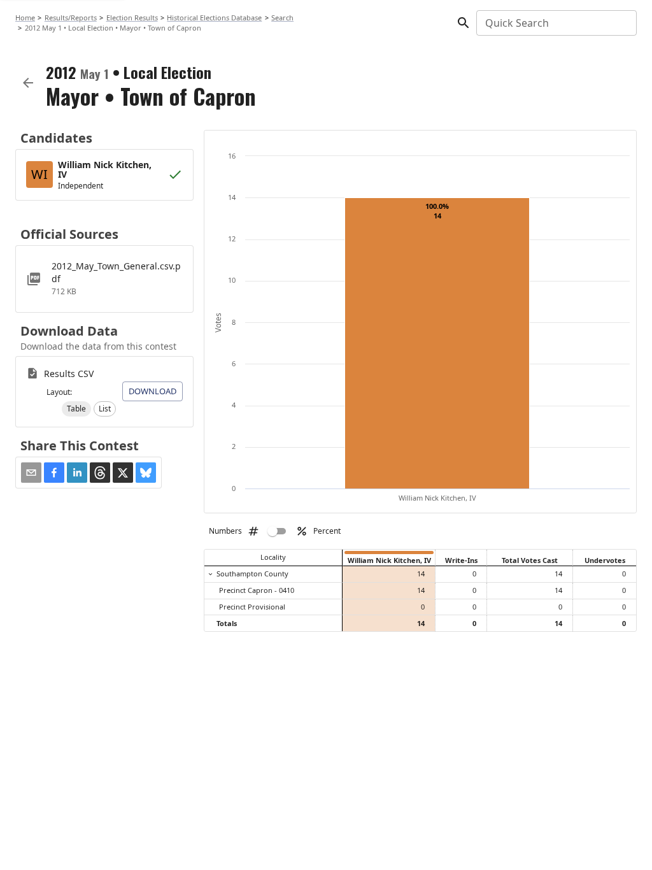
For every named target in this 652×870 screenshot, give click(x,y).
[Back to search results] (28, 83)
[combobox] (555, 23)
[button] (76, 409)
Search (282, 17)
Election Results (132, 17)
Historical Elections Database (214, 17)
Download (152, 391)
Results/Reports (71, 17)
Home (25, 17)
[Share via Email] (31, 472)
